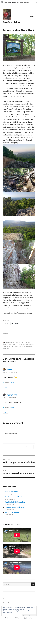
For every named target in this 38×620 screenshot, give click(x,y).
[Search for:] (17, 584)
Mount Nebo (23, 344)
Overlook (5, 346)
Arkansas (27, 342)
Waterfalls (6, 348)
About (5, 598)
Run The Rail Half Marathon (15, 502)
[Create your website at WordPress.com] (19, 2)
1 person (12, 407)
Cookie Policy (9, 612)
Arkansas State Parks (9, 344)
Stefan (9, 369)
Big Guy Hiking (11, 22)
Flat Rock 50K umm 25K (14, 512)
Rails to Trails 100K (12, 492)
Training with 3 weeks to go (15, 507)
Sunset (23, 346)
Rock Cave (18, 346)
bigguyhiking (10, 342)
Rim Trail (11, 346)
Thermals (29, 346)
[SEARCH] (33, 584)
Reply (5, 387)
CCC (17, 344)
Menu (32, 16)
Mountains (30, 344)
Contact (6, 603)
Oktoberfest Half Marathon (15, 497)
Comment (29, 447)
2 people (12, 382)
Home (5, 594)
